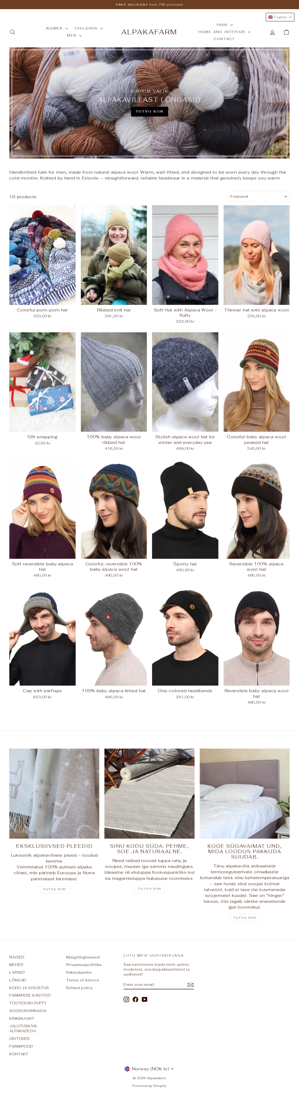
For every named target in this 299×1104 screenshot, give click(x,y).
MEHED (16, 964)
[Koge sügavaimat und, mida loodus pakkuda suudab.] (245, 794)
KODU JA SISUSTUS (29, 988)
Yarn (222, 25)
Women (55, 28)
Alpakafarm (149, 32)
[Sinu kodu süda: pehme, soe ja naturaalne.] (149, 794)
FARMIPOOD (21, 1046)
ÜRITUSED (19, 1038)
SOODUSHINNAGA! (27, 1011)
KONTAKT (18, 1054)
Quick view (42, 299)
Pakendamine (79, 972)
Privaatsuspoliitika (83, 964)
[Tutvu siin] (149, 103)
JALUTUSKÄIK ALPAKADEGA (23, 1028)
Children (87, 28)
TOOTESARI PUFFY (28, 1003)
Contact (224, 39)
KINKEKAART (22, 1018)
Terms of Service (82, 980)
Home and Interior (223, 32)
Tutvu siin (54, 889)
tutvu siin (244, 918)
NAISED (17, 957)
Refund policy (79, 988)
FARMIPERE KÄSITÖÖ (30, 995)
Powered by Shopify (149, 1086)
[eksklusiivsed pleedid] (54, 794)
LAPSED (17, 972)
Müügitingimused (83, 957)
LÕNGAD (17, 980)
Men (72, 35)
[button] (280, 17)
